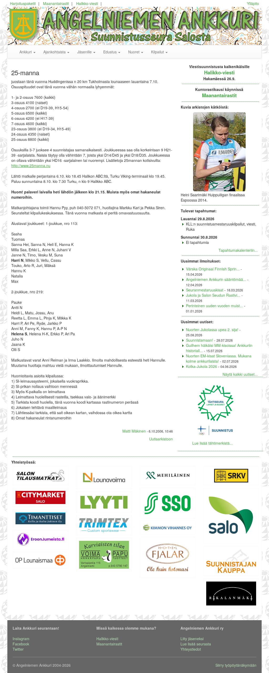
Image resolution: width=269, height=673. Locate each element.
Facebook (21, 643)
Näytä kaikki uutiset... (240, 374)
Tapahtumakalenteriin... (238, 250)
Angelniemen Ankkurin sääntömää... (216, 279)
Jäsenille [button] (85, 51)
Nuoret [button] (134, 51)
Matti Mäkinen (134, 431)
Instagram (21, 638)
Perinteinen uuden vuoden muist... (214, 305)
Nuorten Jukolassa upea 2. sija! (212, 329)
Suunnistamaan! (199, 340)
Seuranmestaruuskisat (204, 289)
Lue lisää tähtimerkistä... (212, 443)
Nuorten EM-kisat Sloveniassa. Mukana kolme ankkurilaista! (218, 358)
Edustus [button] (110, 51)
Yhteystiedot (190, 649)
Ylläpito (253, 3)
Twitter (18, 649)
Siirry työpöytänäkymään (235, 665)
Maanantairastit (56, 3)
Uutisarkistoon (161, 438)
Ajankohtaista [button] (55, 51)
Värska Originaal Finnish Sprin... (213, 268)
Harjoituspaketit (23, 3)
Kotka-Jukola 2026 (201, 366)
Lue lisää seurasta (195, 643)
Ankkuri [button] (26, 51)
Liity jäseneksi (192, 638)
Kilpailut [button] (158, 51)
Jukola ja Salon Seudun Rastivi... (213, 295)
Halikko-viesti (87, 3)
